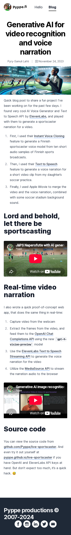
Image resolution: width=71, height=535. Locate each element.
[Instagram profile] (26, 524)
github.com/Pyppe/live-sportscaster (30, 447)
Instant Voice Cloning (49, 136)
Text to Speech (46, 164)
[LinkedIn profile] (35, 524)
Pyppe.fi (20, 7)
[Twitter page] (44, 524)
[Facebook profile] (18, 524)
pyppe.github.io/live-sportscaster (28, 457)
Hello (38, 7)
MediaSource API (37, 368)
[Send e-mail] (53, 524)
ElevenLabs (38, 116)
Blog (52, 7)
